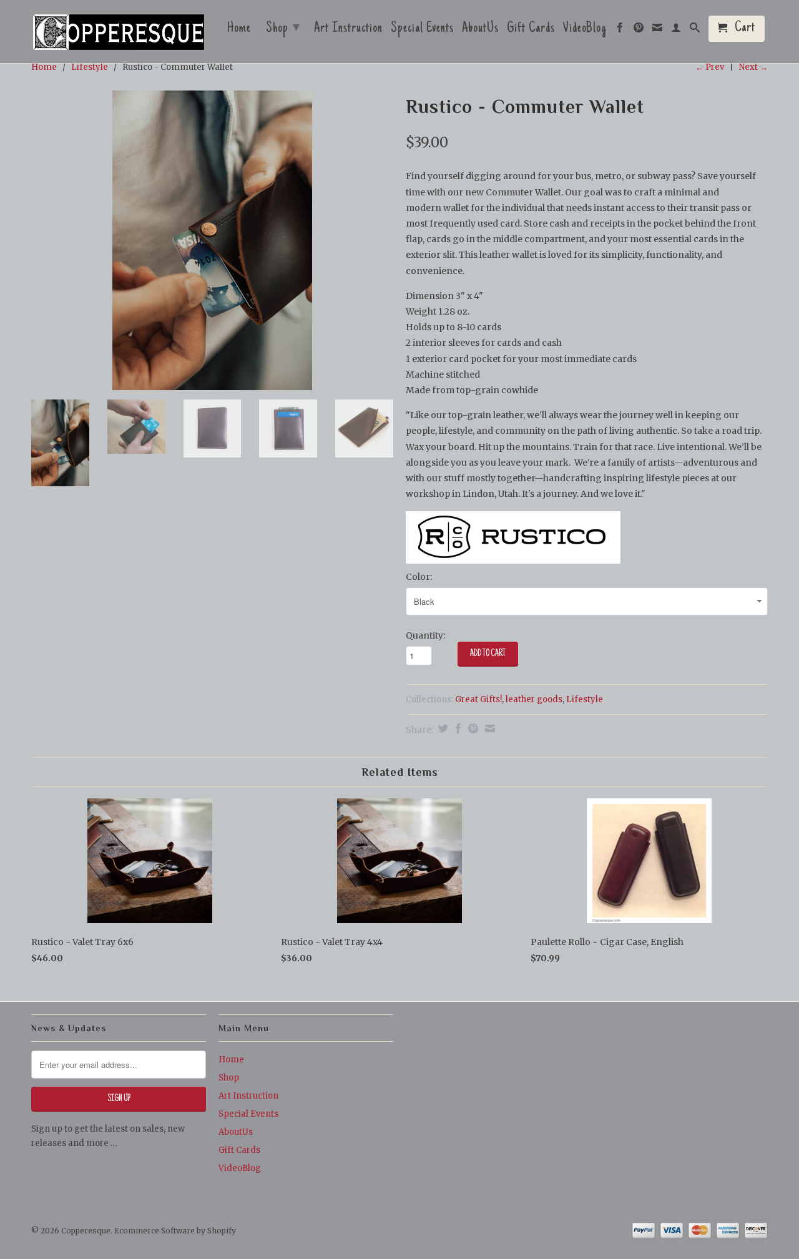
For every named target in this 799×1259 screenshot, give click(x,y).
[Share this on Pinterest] (471, 728)
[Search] (695, 30)
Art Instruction (348, 30)
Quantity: (425, 635)
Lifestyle (89, 67)
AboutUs (480, 30)
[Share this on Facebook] (456, 728)
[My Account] (676, 30)
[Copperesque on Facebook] (620, 30)
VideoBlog (585, 30)
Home (239, 30)
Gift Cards (531, 30)
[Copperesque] (118, 33)
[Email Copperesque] (657, 30)
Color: (419, 576)
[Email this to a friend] (488, 728)
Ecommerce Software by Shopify (175, 1230)
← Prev (709, 67)
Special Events (422, 30)
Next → (753, 67)
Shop (283, 29)
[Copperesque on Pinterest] (639, 30)
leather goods (534, 699)
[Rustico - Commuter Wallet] (212, 240)
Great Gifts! (478, 699)
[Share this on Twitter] (441, 728)
